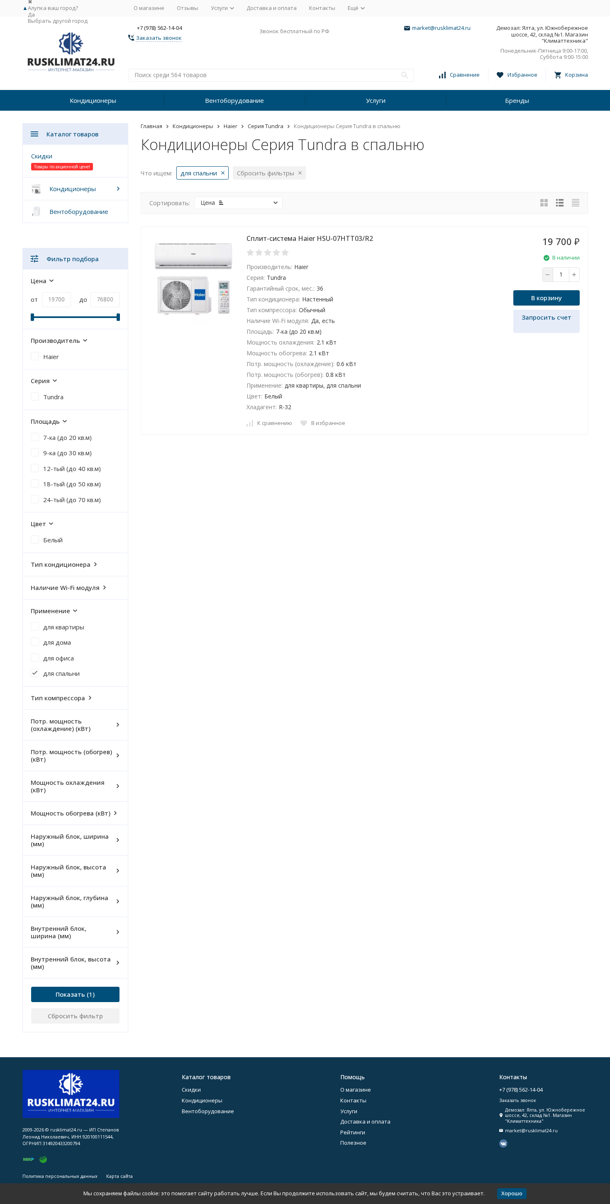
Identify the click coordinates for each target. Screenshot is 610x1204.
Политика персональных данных (60, 1176)
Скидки (41, 156)
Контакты (322, 8)
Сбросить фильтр (75, 1016)
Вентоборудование (234, 100)
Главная (151, 126)
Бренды (517, 100)
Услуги (376, 100)
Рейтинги (352, 1132)
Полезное (353, 1142)
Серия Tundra (265, 126)
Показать (70, 994)
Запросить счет (546, 317)
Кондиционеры (93, 100)
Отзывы (187, 8)
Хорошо (511, 1193)
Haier (230, 126)
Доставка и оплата (271, 8)
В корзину (546, 298)
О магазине (149, 8)
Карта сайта (119, 1176)
